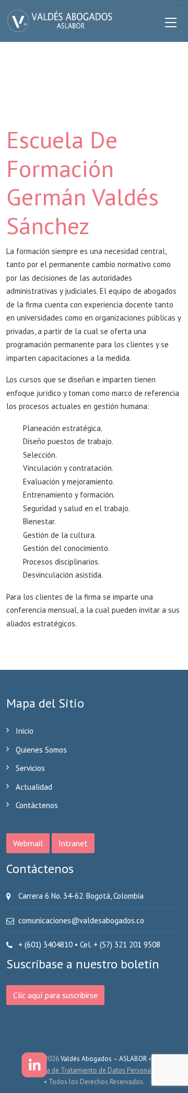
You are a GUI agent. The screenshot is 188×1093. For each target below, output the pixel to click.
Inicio (24, 731)
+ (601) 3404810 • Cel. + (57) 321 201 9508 (89, 945)
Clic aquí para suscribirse (55, 995)
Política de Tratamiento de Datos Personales (94, 1070)
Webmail (28, 843)
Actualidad (34, 787)
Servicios (30, 768)
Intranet (73, 843)
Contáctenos (37, 805)
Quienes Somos (41, 750)
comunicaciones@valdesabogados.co (81, 920)
